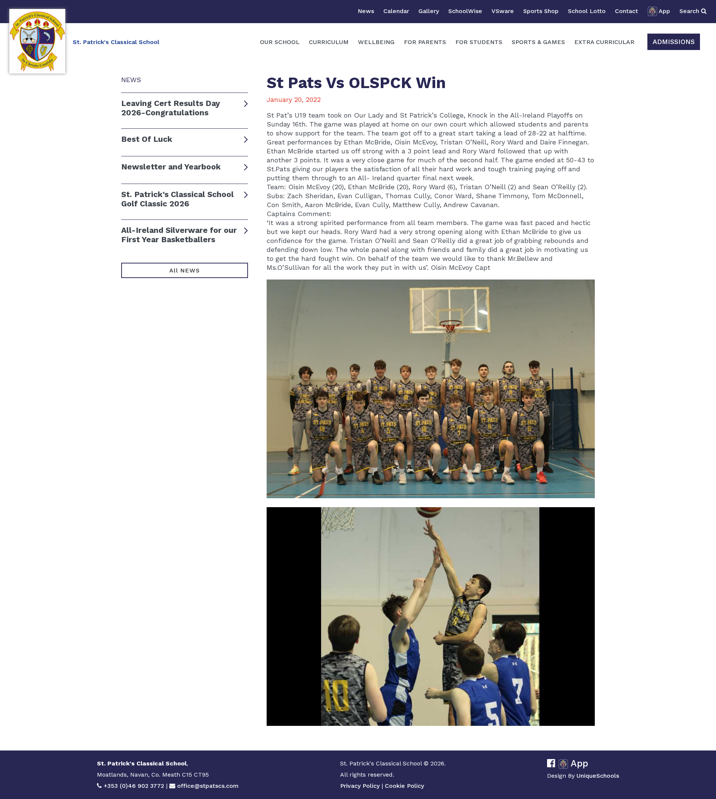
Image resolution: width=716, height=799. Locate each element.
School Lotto (587, 11)
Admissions (674, 42)
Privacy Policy (360, 785)
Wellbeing (376, 42)
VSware (503, 11)
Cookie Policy (404, 785)
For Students (478, 42)
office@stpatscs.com (208, 785)
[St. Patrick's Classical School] (37, 41)
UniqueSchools (598, 775)
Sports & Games (538, 42)
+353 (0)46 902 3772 (134, 785)
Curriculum (329, 42)
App (664, 11)
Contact (626, 11)
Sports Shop (541, 11)
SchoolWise (465, 11)
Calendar (396, 11)
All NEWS (184, 270)
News (366, 11)
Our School (279, 42)
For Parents (425, 42)
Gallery (428, 11)
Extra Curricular (604, 42)
